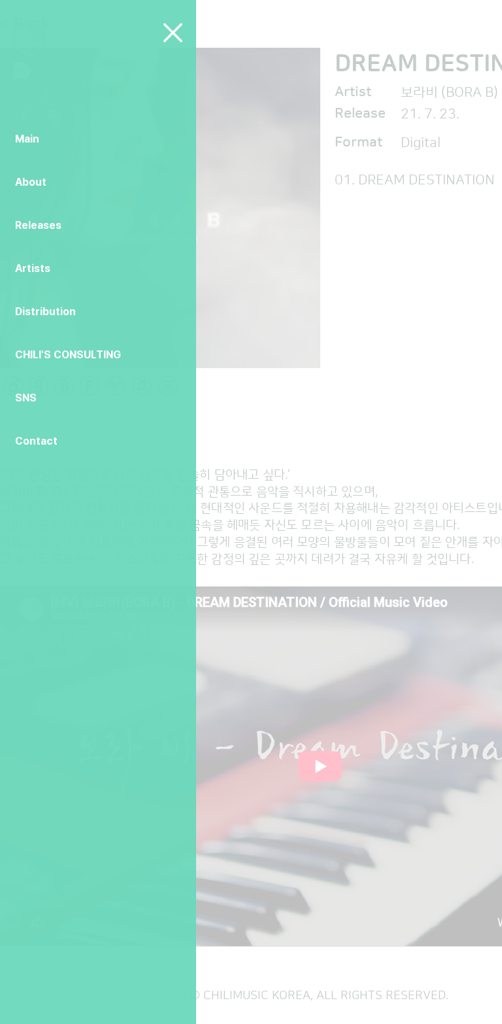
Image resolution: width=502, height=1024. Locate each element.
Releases (38, 225)
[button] (172, 33)
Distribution (45, 311)
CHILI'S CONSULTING (68, 355)
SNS (26, 398)
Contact (36, 441)
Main (27, 139)
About (30, 182)
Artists (32, 268)
